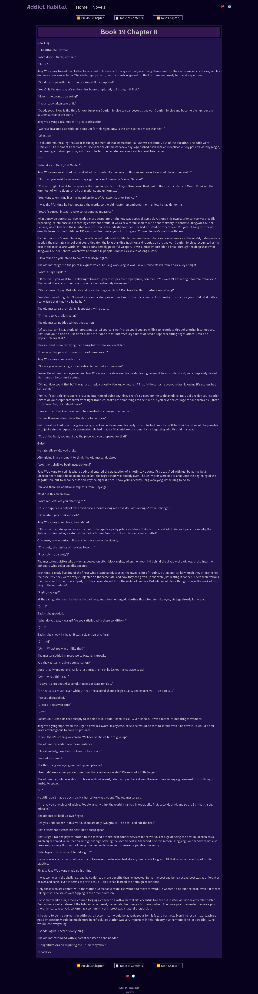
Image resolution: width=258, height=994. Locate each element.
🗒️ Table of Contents (129, 18)
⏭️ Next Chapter (167, 18)
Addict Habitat (47, 7)
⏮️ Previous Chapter (90, 18)
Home (82, 7)
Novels (99, 7)
